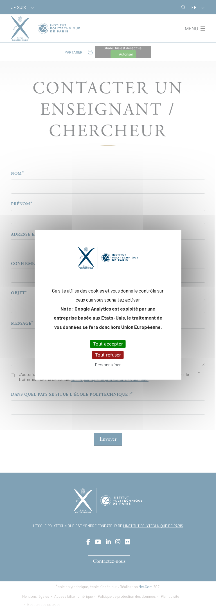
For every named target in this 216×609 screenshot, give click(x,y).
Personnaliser (108, 364)
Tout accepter (108, 344)
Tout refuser (108, 355)
